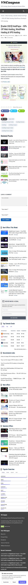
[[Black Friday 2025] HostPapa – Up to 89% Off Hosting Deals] (4, 148)
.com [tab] (3, 326)
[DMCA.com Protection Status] (5, 527)
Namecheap (6, 333)
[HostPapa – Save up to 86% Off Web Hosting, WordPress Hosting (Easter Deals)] (4, 155)
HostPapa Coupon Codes (7, 127)
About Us (3, 534)
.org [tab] (7, 326)
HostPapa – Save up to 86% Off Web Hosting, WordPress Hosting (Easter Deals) (17, 155)
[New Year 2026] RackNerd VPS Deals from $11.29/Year (12, 369)
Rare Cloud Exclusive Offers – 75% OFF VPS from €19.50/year (13, 374)
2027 (2, 490)
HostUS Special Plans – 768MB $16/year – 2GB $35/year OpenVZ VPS (13, 379)
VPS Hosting (5, 35)
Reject (14, 582)
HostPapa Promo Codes (7, 130)
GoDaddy (5, 346)
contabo (3, 494)
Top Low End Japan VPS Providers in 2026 (11, 360)
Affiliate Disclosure (5, 545)
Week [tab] (7, 472)
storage (3, 501)
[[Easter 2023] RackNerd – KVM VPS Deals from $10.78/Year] (4, 181)
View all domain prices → (20, 349)
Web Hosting (8, 15)
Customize (6, 582)
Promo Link (6, 82)
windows (3, 476)
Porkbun (5, 336)
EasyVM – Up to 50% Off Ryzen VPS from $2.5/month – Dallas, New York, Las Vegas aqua (18, 142)
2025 (2, 479)
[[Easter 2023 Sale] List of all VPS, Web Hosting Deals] (4, 161)
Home (2, 15)
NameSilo (5, 343)
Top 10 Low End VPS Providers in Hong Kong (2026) (12, 364)
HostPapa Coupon (13, 124)
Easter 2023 (11, 119)
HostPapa (22, 67)
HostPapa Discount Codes (8, 122)
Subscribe (14, 317)
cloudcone (3, 508)
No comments (9, 37)
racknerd (3, 486)
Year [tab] (17, 472)
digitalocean (4, 497)
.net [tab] (11, 326)
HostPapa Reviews (20, 122)
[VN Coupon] (10, 2)
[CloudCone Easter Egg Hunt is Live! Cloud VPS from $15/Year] (4, 175)
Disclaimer (3, 540)
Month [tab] (12, 472)
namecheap (4, 504)
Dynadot (3, 340)
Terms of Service (5, 542)
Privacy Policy (4, 537)
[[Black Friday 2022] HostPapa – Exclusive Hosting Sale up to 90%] (4, 168)
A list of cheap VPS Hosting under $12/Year (12, 356)
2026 (2, 483)
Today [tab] (3, 472)
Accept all (22, 582)
